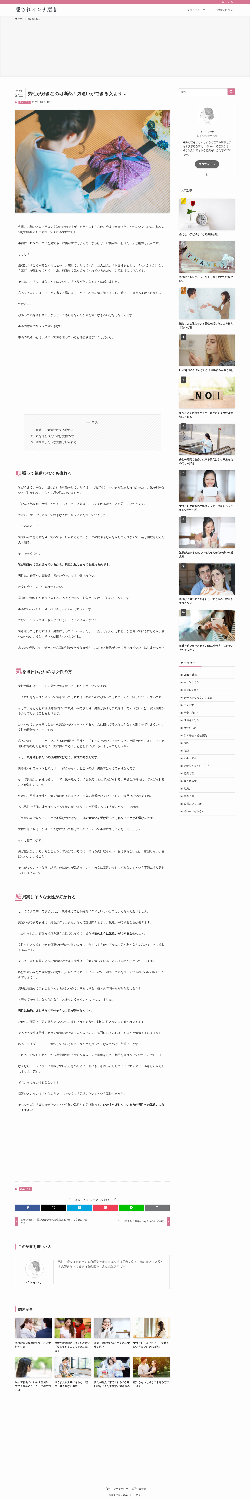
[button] (27, 1208)
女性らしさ (190, 727)
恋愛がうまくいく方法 (196, 765)
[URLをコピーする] (157, 1208)
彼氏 (186, 743)
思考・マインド (193, 758)
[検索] (232, 2)
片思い (187, 788)
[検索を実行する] (231, 91)
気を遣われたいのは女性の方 (55, 436)
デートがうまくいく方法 (198, 697)
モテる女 (189, 705)
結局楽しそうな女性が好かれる (56, 442)
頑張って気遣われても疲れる (55, 429)
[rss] (227, 2)
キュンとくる (191, 682)
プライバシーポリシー (116, 1488)
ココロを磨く (191, 689)
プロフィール (207, 164)
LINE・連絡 (190, 674)
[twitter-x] (223, 2)
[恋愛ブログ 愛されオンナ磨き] (36, 10)
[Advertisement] (125, 47)
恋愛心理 (189, 773)
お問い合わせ (139, 1488)
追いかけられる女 (194, 811)
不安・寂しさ (191, 712)
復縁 (186, 750)
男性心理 (189, 796)
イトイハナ (34, 1282)
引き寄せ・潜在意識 (195, 735)
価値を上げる (191, 720)
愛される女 (24, 102)
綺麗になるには (193, 803)
